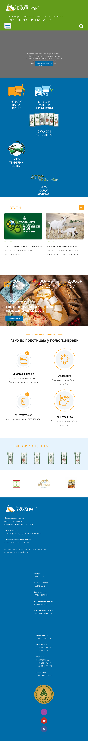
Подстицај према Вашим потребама (64, 382)
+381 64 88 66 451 (41, 604)
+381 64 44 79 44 (41, 595)
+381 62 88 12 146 (41, 586)
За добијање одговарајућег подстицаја (65, 423)
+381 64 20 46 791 (43, 663)
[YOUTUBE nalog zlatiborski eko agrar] (44, 720)
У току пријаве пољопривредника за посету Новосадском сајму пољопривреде (23, 250)
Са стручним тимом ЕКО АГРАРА (23, 419)
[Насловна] (34, 7)
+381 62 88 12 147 (43, 647)
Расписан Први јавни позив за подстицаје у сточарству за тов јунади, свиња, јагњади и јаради (62, 250)
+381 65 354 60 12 (43, 651)
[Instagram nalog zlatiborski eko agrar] (44, 712)
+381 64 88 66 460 (44, 675)
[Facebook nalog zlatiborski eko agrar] (44, 729)
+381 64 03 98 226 (44, 666)
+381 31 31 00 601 (43, 638)
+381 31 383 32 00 (41, 577)
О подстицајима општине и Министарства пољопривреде (23, 380)
